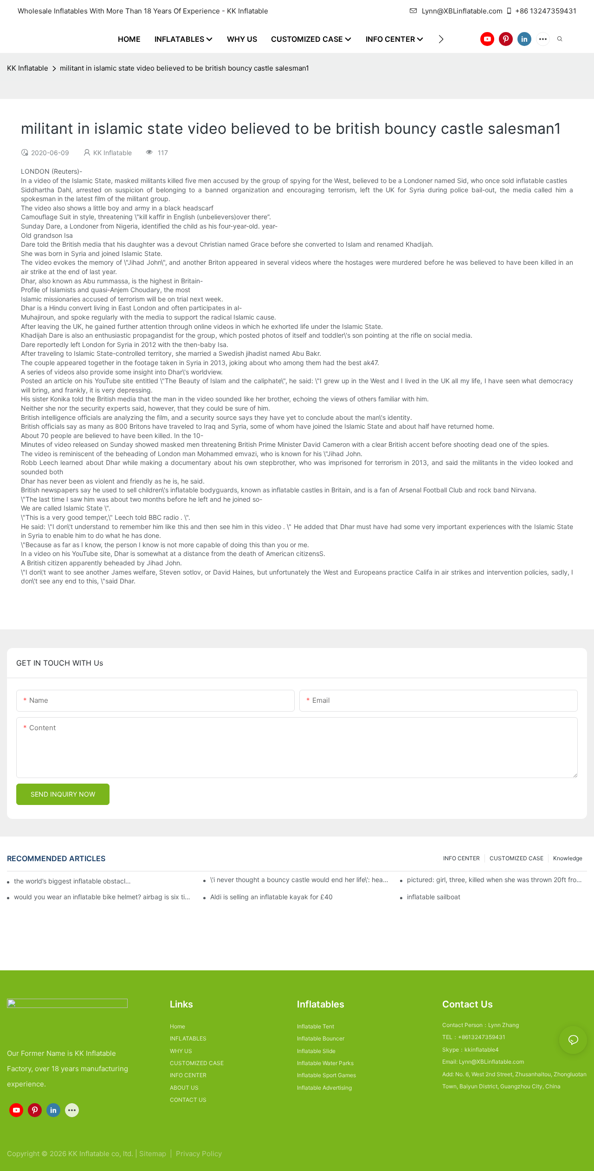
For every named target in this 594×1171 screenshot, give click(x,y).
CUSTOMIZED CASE (516, 858)
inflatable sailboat (433, 897)
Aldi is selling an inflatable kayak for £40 (271, 897)
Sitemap (153, 1153)
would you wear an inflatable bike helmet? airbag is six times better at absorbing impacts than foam (104, 897)
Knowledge (567, 858)
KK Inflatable (27, 68)
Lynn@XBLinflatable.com (462, 11)
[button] (441, 39)
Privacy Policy (199, 1153)
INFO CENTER (461, 858)
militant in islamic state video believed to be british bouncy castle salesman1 (184, 68)
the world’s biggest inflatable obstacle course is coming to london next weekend (73, 881)
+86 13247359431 (545, 11)
